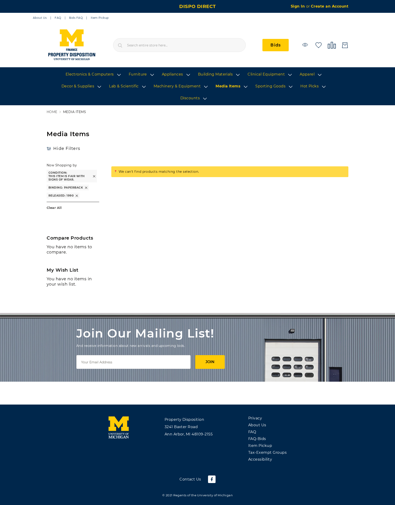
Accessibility (260, 459)
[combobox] (179, 45)
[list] (197, 86)
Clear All (54, 208)
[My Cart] (345, 45)
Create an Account (329, 6)
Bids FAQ (76, 17)
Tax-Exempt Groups (267, 452)
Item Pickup (100, 17)
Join (210, 362)
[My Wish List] (318, 45)
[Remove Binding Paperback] (86, 187)
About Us (40, 17)
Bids (275, 45)
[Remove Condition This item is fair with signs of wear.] (94, 176)
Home (52, 112)
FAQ (58, 17)
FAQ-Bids (257, 439)
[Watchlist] (305, 45)
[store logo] (71, 45)
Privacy (255, 418)
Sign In (298, 6)
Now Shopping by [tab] (62, 165)
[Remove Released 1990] (77, 195)
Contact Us (190, 479)
